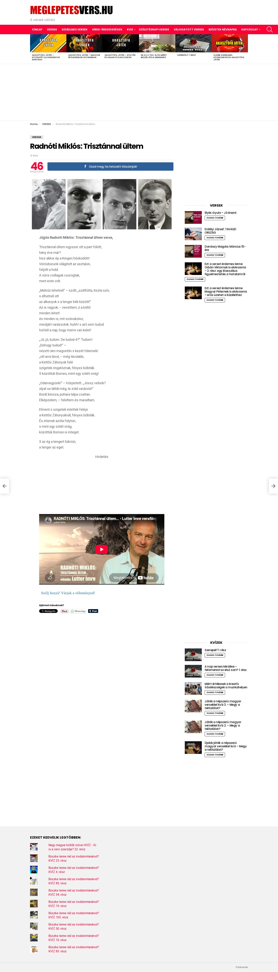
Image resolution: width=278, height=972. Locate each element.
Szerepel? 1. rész (186, 55)
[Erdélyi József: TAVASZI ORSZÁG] (193, 234)
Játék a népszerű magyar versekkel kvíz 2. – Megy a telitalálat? (223, 725)
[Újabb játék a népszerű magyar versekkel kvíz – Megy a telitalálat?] (193, 747)
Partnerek (242, 967)
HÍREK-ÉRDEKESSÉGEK (107, 29)
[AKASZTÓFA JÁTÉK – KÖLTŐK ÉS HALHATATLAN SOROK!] (121, 43)
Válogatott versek (189, 29)
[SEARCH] (270, 29)
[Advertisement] (139, 92)
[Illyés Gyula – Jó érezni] (193, 217)
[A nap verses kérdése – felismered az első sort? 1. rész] (193, 671)
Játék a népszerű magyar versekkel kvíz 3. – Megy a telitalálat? (223, 704)
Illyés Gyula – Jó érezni (220, 213)
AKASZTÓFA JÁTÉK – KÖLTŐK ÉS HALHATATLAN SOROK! (120, 56)
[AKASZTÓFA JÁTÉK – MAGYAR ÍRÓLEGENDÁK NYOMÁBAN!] (84, 43)
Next (246, 49)
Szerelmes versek (75, 29)
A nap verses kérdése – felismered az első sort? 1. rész (226, 668)
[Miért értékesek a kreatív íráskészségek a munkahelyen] (193, 688)
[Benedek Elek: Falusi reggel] (4, 486)
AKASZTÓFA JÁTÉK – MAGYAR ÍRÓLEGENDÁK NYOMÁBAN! (84, 56)
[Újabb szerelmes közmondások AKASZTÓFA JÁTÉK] (230, 43)
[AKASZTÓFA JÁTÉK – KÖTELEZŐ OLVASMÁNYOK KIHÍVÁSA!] (48, 43)
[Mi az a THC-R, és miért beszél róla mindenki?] (157, 43)
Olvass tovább (215, 217)
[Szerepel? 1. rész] (193, 43)
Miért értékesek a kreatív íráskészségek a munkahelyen (226, 685)
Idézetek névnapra (223, 29)
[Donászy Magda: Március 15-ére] (193, 251)
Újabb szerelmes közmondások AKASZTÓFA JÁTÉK (229, 57)
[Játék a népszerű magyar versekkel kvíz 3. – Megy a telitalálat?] (193, 706)
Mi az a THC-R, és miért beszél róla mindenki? (154, 56)
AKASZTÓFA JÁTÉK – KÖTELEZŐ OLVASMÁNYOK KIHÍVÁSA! (46, 57)
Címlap (37, 29)
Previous (32, 49)
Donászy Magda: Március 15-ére (225, 248)
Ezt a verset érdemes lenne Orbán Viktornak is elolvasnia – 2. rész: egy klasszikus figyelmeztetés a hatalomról (225, 269)
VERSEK (52, 29)
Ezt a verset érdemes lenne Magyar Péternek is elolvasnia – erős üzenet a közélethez (226, 291)
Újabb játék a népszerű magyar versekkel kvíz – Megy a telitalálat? (226, 746)
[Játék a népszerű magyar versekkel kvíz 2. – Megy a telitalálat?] (193, 726)
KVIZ (130, 29)
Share (35, 182)
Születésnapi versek (154, 29)
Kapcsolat (249, 29)
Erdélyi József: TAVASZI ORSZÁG (220, 231)
